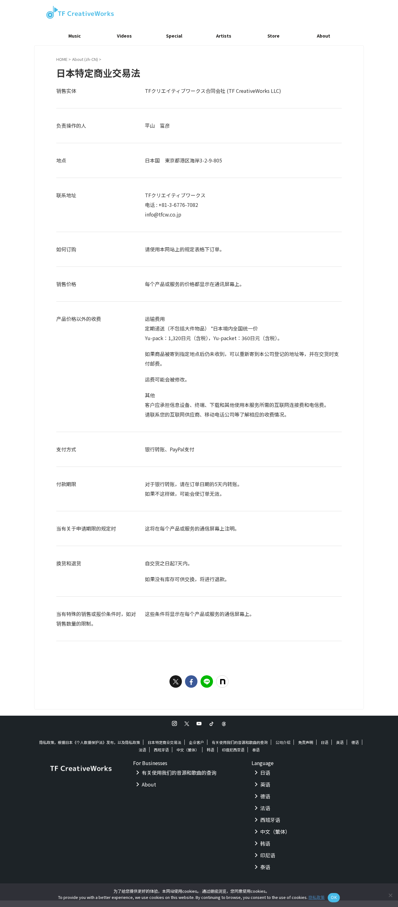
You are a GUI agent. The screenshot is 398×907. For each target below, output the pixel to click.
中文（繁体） (188, 749)
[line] (207, 681)
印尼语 (267, 855)
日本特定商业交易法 (164, 742)
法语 (142, 749)
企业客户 (196, 742)
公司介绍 (282, 742)
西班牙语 (161, 749)
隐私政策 (316, 897)
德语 (355, 742)
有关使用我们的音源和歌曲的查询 (240, 742)
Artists (223, 36)
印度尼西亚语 (233, 749)
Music (74, 36)
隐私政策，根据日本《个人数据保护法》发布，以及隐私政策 (89, 742)
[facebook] (191, 681)
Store (273, 36)
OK (334, 897)
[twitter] (175, 681)
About (323, 36)
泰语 (256, 749)
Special (174, 36)
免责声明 (305, 742)
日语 (324, 742)
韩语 (210, 749)
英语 (340, 742)
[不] (390, 895)
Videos (124, 36)
